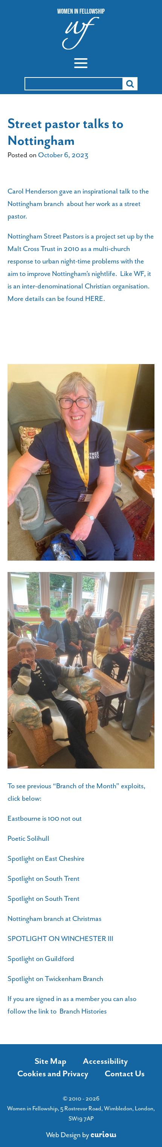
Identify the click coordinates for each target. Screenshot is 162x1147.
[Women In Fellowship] (81, 35)
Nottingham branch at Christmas (54, 918)
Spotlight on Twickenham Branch (55, 978)
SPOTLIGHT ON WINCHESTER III (60, 938)
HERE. (95, 298)
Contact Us (125, 1073)
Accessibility (105, 1061)
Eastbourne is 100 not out (45, 818)
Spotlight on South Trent (43, 878)
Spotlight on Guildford (41, 958)
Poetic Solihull (28, 838)
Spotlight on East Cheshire (46, 858)
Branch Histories (83, 1011)
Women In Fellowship (81, 11)
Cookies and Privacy (52, 1073)
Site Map (50, 1061)
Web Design (63, 1134)
